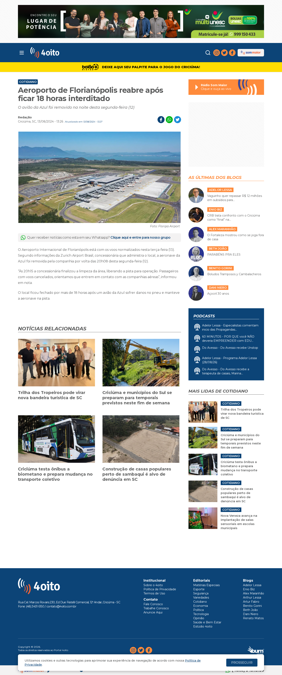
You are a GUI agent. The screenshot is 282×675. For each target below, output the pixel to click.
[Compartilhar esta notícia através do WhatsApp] (169, 119)
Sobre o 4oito (153, 585)
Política (198, 610)
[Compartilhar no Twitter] (177, 119)
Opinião (198, 618)
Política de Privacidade (159, 589)
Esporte (199, 589)
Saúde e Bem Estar (207, 622)
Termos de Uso (154, 593)
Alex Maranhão (253, 593)
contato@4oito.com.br (61, 606)
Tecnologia (201, 614)
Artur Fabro (251, 602)
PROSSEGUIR (241, 662)
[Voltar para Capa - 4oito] (63, 52)
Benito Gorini (252, 606)
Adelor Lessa (252, 585)
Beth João (250, 610)
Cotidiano (28, 82)
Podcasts (204, 316)
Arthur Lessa (252, 597)
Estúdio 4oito (202, 626)
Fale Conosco (153, 604)
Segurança (201, 593)
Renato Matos (253, 618)
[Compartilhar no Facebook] (161, 119)
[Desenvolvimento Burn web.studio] (256, 650)
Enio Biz (249, 589)
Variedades (201, 597)
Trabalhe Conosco (156, 608)
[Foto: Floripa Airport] (99, 177)
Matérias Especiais (206, 585)
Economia (200, 606)
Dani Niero (250, 614)
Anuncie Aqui (152, 612)
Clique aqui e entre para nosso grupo (140, 237)
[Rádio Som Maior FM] (251, 52)
